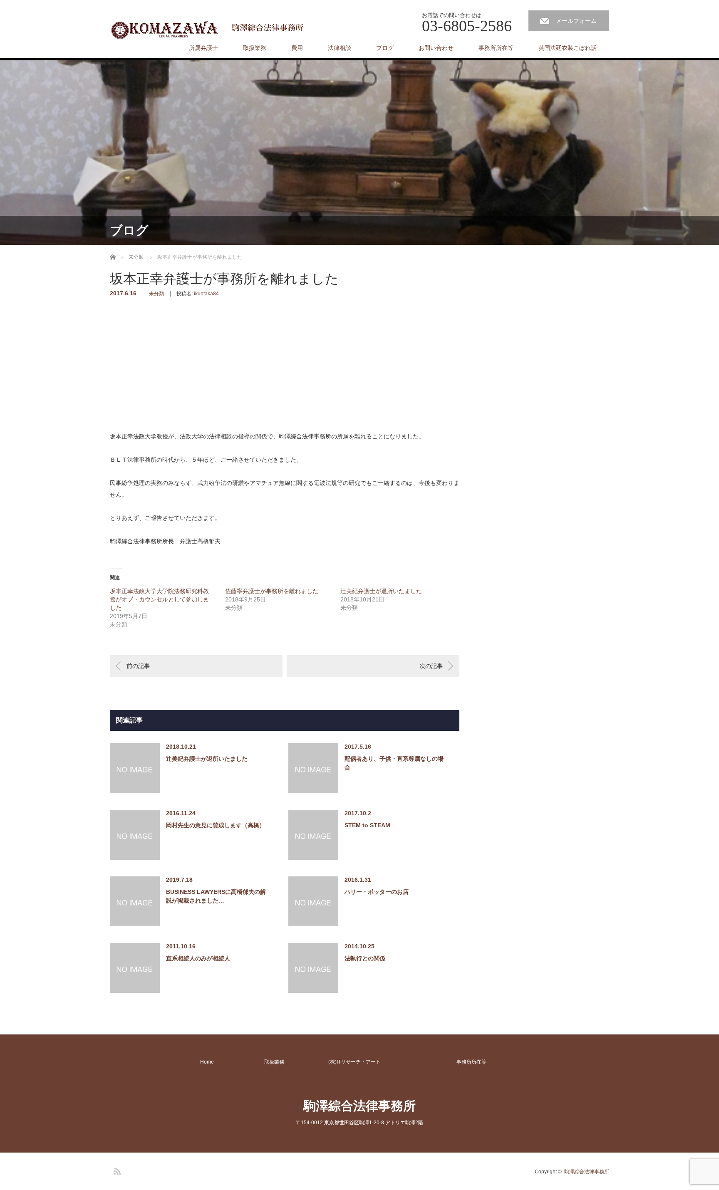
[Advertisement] (172, 378)
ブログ (385, 48)
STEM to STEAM (367, 825)
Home (207, 1061)
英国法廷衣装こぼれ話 (567, 48)
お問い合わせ (436, 48)
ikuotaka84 (206, 294)
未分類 (156, 294)
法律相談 (339, 48)
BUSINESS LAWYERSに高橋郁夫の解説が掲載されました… (216, 896)
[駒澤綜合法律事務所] (209, 29)
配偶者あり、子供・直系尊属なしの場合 (394, 763)
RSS (116, 1170)
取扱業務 (254, 48)
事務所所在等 (496, 48)
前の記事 (138, 666)
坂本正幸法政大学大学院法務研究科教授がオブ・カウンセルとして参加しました (159, 599)
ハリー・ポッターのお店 (377, 891)
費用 (297, 48)
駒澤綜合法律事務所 (359, 1106)
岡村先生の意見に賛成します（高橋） (215, 825)
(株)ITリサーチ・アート (354, 1061)
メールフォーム (576, 20)
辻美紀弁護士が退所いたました (381, 591)
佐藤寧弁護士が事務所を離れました (271, 591)
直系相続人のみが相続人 (198, 958)
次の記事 (431, 666)
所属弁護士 (203, 48)
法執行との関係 (365, 958)
